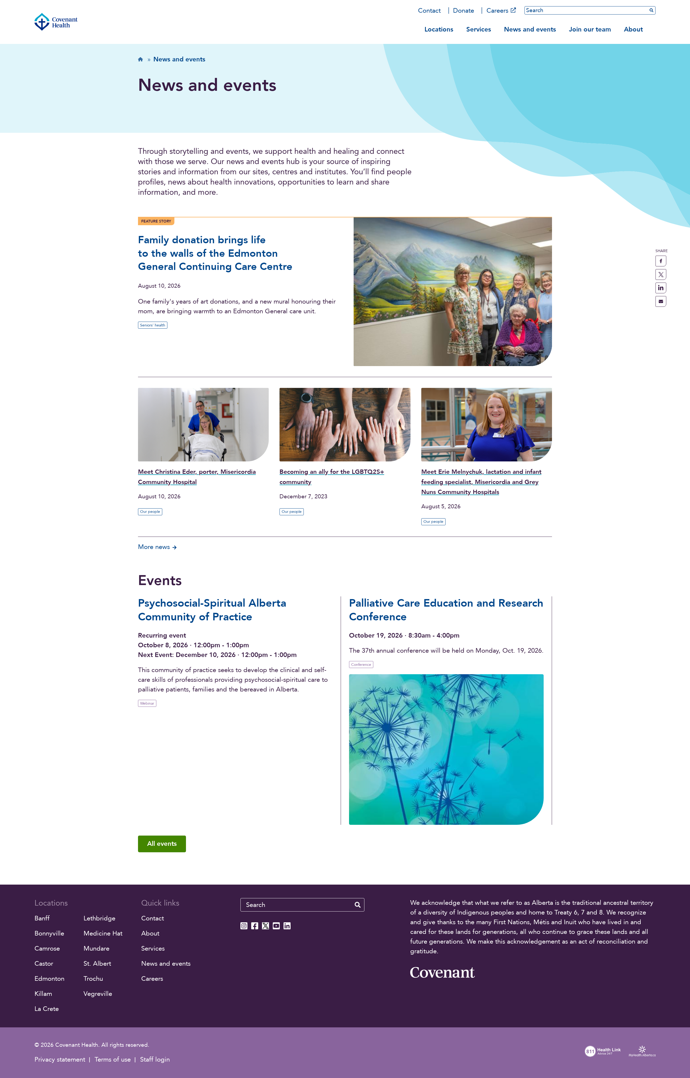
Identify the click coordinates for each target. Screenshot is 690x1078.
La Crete (46, 1008)
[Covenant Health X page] (265, 925)
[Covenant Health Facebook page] (254, 925)
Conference (361, 664)
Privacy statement (59, 1059)
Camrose (47, 948)
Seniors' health (152, 325)
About (633, 29)
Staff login (155, 1059)
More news (154, 547)
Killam (43, 993)
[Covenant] (442, 972)
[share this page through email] (661, 301)
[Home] (56, 22)
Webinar (147, 703)
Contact (429, 10)
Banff (42, 918)
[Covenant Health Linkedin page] (287, 925)
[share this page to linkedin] (661, 288)
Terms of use (113, 1059)
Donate (463, 10)
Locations (439, 29)
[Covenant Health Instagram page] (243, 925)
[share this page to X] (661, 274)
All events (162, 843)
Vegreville (98, 993)
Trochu (93, 978)
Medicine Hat (103, 933)
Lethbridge (99, 918)
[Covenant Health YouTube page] (276, 925)
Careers (497, 10)
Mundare (96, 948)
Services (478, 29)
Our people (150, 511)
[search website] (357, 905)
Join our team (590, 29)
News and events (530, 29)
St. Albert (97, 963)
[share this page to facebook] (661, 261)
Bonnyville (49, 933)
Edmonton (49, 978)
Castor (43, 963)
